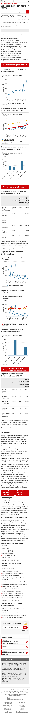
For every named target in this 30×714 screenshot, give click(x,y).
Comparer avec (5, 26)
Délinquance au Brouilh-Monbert (12, 597)
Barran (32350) (6, 557)
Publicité (26, 689)
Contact (6, 691)
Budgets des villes (8, 3)
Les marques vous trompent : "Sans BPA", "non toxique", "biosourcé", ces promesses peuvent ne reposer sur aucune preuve (14, 675)
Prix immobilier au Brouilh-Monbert (12, 573)
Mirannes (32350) (7, 551)
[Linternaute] (8, 706)
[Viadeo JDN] (22, 709)
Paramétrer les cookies (7, 692)
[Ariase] (8, 712)
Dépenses (4, 30)
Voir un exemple (24, 630)
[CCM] (22, 703)
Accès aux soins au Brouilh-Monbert (13, 595)
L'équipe (14, 689)
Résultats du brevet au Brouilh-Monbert (14, 615)
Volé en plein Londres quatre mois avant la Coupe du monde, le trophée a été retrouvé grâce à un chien (13, 670)
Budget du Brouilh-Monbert (20, 492)
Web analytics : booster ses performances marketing (10, 642)
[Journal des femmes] (8, 703)
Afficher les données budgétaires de (11, 22)
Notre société (20, 689)
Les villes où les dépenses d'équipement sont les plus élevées (16, 369)
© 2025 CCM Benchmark (15, 695)
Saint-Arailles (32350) (8, 555)
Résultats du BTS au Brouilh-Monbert (13, 617)
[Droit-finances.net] (22, 706)
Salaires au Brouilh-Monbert (10, 571)
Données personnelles (21, 691)
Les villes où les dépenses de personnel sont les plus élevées (16, 186)
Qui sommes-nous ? (7, 689)
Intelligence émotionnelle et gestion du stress (13, 653)
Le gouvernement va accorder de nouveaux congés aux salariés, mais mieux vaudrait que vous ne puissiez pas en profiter (14, 665)
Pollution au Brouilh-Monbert (10, 600)
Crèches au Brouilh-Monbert (10, 588)
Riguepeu (19, 15)
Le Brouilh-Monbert (8, 568)
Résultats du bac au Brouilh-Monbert (13, 613)
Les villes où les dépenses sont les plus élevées (16, 65)
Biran (8, 15)
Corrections (7, 694)
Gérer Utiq (15, 692)
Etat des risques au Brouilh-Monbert (13, 593)
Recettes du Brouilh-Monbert (8, 492)
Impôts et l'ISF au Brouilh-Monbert (12, 575)
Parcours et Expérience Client (11, 647)
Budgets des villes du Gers (10, 560)
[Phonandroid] (22, 712)
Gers (15, 3)
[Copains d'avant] (8, 709)
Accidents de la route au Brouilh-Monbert (14, 582)
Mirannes (13, 15)
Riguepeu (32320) (7, 553)
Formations (7, 637)
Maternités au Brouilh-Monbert (11, 591)
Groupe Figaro (22, 694)
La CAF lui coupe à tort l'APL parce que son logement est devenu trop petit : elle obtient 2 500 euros (14, 680)
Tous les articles (21, 692)
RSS (27, 692)
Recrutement (12, 691)
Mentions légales (14, 694)
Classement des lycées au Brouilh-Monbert (15, 584)
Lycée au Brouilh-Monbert (10, 586)
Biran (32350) (6, 548)
